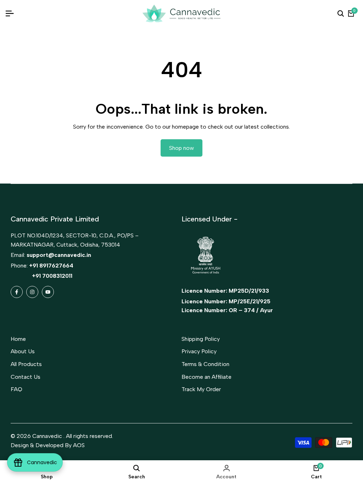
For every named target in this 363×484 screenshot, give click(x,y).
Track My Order (201, 389)
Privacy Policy (199, 351)
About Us (23, 351)
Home (18, 339)
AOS (79, 445)
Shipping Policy (201, 339)
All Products (26, 364)
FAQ (16, 389)
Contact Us (25, 376)
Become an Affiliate (206, 376)
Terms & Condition (205, 364)
